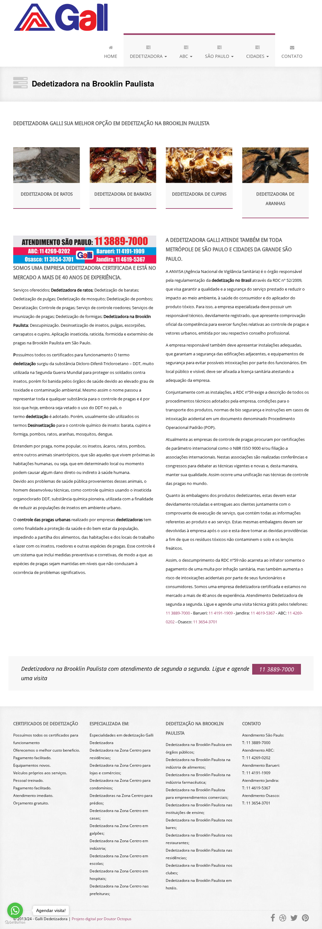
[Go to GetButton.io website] (15, 923)
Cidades (256, 56)
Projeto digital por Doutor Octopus (101, 918)
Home (110, 56)
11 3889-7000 (178, 613)
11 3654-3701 (205, 622)
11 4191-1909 (220, 613)
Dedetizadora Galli (60, 16)
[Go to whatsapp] (15, 910)
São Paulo (217, 56)
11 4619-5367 (263, 613)
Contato (292, 56)
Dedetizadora (147, 56)
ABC (184, 56)
